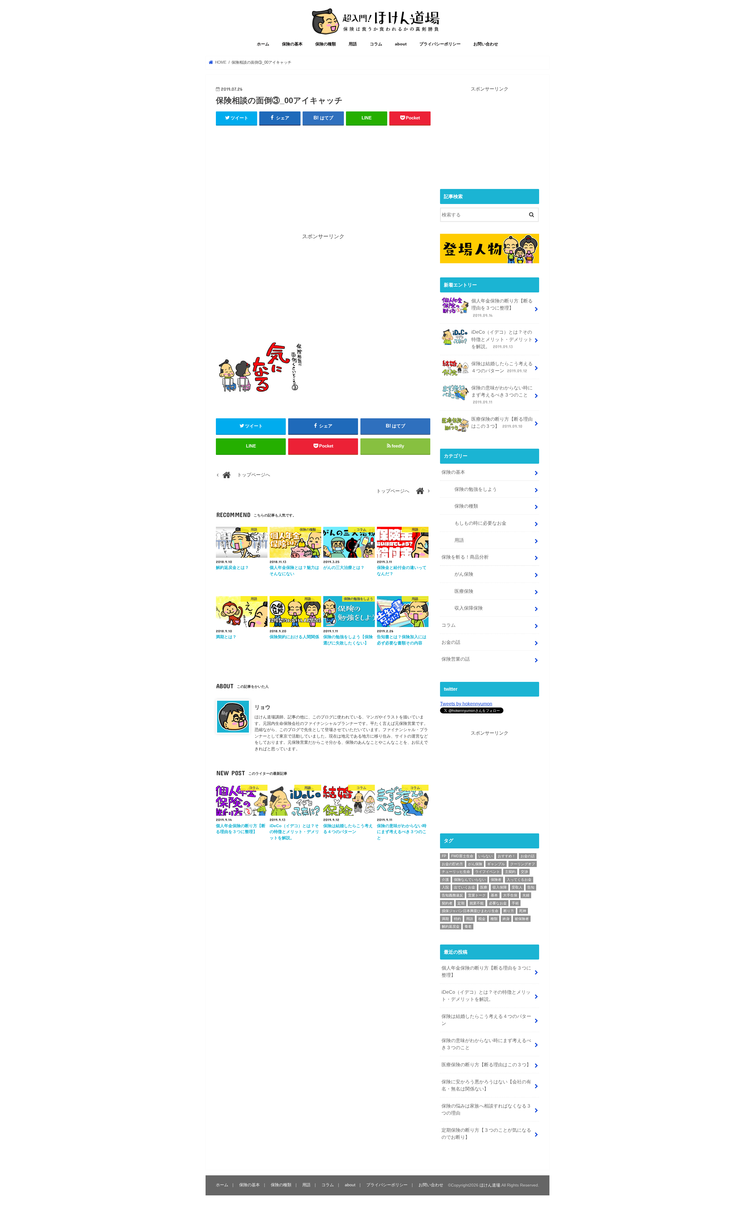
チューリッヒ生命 (456, 872)
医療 (483, 887)
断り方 (508, 911)
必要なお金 (498, 903)
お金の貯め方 (452, 864)
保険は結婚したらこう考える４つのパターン (502, 367)
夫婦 (525, 895)
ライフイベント (487, 872)
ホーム (263, 44)
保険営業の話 (455, 659)
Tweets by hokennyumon (466, 703)
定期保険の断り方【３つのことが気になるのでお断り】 (486, 1133)
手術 (515, 903)
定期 (461, 903)
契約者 (447, 903)
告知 (530, 887)
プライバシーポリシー (440, 44)
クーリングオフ (522, 864)
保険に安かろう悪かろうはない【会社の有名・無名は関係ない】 (486, 1085)
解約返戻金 (450, 926)
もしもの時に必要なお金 (480, 523)
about (401, 44)
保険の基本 (292, 44)
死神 (522, 911)
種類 (494, 919)
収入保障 (500, 887)
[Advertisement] (323, 174)
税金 (481, 919)
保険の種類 (325, 44)
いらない (485, 856)
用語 (353, 44)
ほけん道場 (490, 1185)
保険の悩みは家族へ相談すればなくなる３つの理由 (486, 1109)
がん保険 (463, 574)
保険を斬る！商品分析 (465, 557)
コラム (376, 44)
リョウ (262, 707)
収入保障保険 (468, 608)
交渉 (524, 872)
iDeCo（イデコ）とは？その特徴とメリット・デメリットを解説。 (502, 339)
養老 (468, 926)
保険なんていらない (470, 880)
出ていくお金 (464, 887)
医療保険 (463, 591)
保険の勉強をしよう (475, 489)
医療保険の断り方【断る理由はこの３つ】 (502, 422)
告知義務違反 (452, 895)
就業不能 (477, 903)
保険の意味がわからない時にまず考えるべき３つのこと (502, 395)
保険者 (496, 880)
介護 (445, 880)
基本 (494, 895)
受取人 (517, 887)
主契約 (510, 872)
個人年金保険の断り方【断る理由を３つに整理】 (502, 308)
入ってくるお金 (519, 880)
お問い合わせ (485, 44)
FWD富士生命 (462, 856)
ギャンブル (496, 864)
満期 (445, 919)
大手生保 (510, 895)
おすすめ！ (507, 856)
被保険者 (522, 919)
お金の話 (450, 642)
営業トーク (477, 895)
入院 (445, 887)
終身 (506, 919)
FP (444, 856)
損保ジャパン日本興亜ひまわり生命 (470, 911)
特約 (457, 919)
